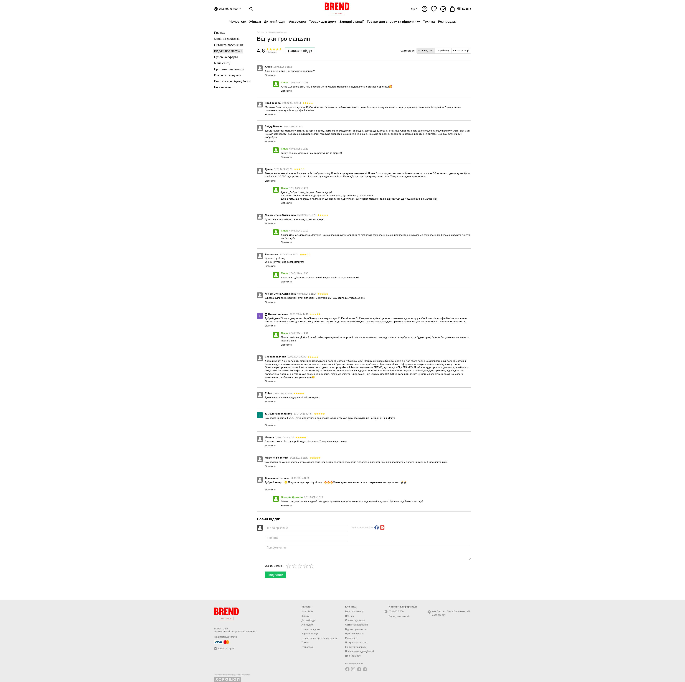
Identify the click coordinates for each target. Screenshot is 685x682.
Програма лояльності (229, 69)
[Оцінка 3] (300, 566)
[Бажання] (434, 9)
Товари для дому (322, 21)
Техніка (429, 21)
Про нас (219, 32)
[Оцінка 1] (289, 566)
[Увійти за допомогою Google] (382, 527)
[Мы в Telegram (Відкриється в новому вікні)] (359, 669)
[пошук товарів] (251, 9)
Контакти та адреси (227, 75)
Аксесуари (297, 21)
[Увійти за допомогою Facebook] (376, 527)
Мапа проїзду (438, 615)
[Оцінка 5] (312, 566)
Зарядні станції (351, 21)
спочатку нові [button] (425, 50)
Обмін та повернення (228, 45)
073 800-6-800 (228, 8)
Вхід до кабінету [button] (354, 611)
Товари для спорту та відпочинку (393, 21)
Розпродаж (447, 21)
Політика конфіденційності (232, 81)
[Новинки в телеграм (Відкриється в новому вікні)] (365, 669)
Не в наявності (224, 87)
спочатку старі (461, 50)
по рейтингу (443, 50)
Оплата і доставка (226, 38)
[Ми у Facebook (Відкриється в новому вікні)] (347, 669)
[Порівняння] (443, 9)
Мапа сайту (222, 63)
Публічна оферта (226, 57)
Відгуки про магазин (356, 629)
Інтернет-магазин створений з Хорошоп (232, 675)
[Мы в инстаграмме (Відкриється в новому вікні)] (353, 669)
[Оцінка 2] (295, 566)
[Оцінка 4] (306, 566)
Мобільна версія (225, 648)
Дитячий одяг (275, 21)
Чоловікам (237, 21)
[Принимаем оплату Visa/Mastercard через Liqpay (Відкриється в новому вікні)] (222, 642)
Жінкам (255, 21)
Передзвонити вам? (399, 616)
